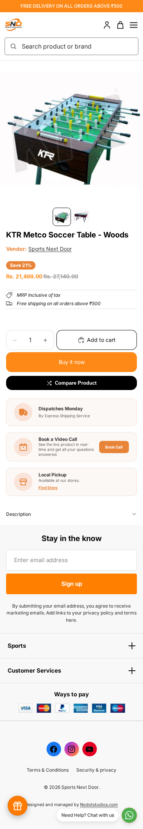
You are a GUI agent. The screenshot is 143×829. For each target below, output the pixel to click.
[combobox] (77, 46)
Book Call (114, 447)
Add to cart (101, 339)
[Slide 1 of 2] (61, 216)
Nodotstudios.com (99, 804)
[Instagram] (71, 749)
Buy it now (72, 362)
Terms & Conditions (48, 770)
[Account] (107, 25)
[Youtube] (89, 749)
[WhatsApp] (129, 815)
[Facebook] (54, 749)
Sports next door (50, 248)
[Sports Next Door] (21, 25)
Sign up (71, 583)
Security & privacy (96, 770)
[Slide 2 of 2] (81, 216)
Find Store (48, 487)
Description (18, 514)
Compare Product (75, 383)
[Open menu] (133, 25)
